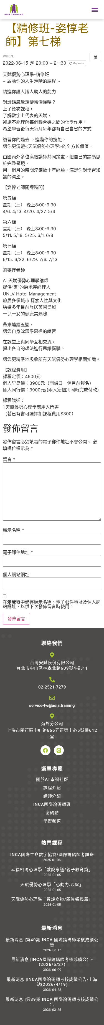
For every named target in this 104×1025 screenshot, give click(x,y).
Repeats (78, 63)
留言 (9, 459)
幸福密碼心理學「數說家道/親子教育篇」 (52, 869)
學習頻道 (52, 821)
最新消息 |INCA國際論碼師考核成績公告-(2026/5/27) (52, 962)
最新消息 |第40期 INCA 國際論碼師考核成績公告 (52, 942)
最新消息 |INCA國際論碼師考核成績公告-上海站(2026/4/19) (52, 982)
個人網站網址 (16, 574)
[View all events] (95, 57)
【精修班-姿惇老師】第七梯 (47, 34)
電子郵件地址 (18, 552)
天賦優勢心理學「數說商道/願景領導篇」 (52, 899)
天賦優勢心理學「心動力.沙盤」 (52, 884)
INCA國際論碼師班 (52, 804)
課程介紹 (52, 787)
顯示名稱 (13, 530)
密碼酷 (52, 812)
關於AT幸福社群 (52, 779)
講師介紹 (52, 796)
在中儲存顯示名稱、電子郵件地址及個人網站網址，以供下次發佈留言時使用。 (51, 604)
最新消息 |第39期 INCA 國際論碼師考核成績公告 (52, 1002)
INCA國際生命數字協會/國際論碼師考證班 (52, 854)
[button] (95, 9)
